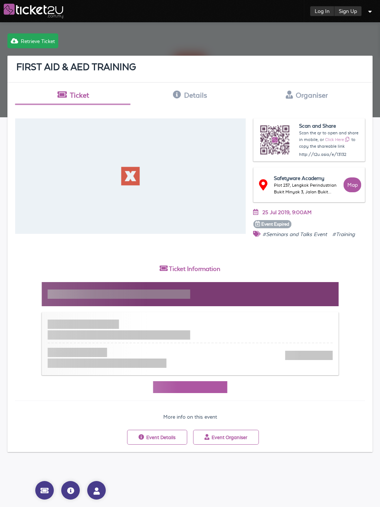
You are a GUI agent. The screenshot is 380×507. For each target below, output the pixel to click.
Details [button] (195, 95)
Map (352, 185)
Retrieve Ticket (38, 41)
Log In (322, 11)
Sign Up (348, 11)
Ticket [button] (79, 95)
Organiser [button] (312, 95)
